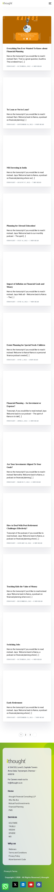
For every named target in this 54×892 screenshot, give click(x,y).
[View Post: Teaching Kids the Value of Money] (27, 568)
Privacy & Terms (10, 871)
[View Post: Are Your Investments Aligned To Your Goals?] (27, 445)
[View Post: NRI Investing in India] (27, 149)
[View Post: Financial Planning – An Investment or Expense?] (27, 384)
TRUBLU (12, 826)
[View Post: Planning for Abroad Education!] (27, 207)
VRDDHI (12, 830)
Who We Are (14, 800)
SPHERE (12, 833)
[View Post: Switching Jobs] (27, 626)
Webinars (12, 849)
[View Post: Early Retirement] (27, 684)
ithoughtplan (13, 437)
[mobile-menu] (49, 3)
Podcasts (18, 21)
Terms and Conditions (18, 853)
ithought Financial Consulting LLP (22, 797)
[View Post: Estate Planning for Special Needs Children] (27, 326)
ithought (11, 66)
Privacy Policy (14, 856)
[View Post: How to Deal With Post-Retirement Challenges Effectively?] (27, 507)
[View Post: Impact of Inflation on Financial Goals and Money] (27, 265)
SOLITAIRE (13, 823)
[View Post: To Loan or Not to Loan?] (27, 91)
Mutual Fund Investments (19, 803)
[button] (45, 3)
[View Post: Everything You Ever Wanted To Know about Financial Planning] (27, 30)
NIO (10, 837)
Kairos (10, 21)
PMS (11, 810)
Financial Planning (16, 807)
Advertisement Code (17, 859)
